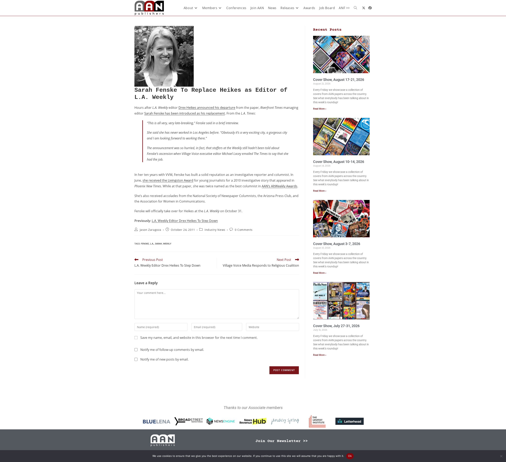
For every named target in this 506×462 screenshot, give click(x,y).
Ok (350, 455)
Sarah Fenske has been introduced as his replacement (184, 113)
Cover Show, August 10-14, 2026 (338, 162)
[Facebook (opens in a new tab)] (370, 7)
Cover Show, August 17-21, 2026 (338, 80)
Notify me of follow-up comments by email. (172, 349)
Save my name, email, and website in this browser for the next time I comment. (199, 337)
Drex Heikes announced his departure (206, 107)
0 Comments (244, 230)
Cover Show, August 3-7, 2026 (336, 244)
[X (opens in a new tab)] (364, 7)
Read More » (319, 108)
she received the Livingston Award (168, 180)
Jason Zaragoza (150, 230)
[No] (501, 456)
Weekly (167, 243)
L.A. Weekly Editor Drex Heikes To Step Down (185, 221)
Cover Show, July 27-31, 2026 (336, 326)
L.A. (152, 243)
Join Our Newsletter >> (282, 441)
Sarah (158, 243)
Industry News (215, 230)
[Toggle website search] (355, 8)
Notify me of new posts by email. (164, 359)
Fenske (145, 243)
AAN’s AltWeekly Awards (279, 186)
